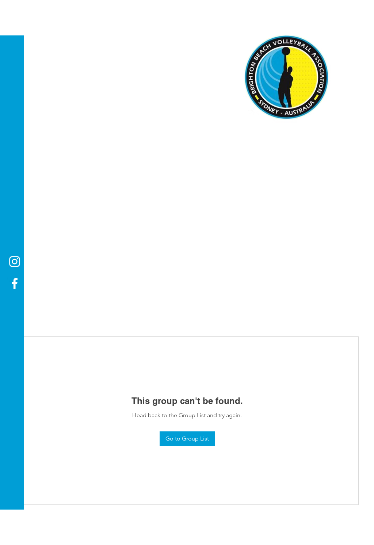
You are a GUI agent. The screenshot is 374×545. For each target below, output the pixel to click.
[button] (12, 10)
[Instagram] (14, 261)
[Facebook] (14, 283)
